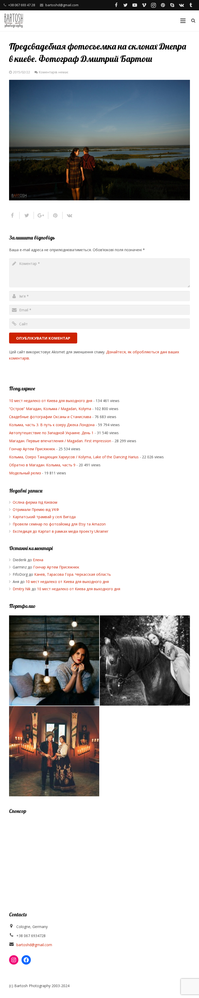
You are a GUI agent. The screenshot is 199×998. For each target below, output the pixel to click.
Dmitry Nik (22, 588)
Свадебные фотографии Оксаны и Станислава (50, 416)
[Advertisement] (99, 856)
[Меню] (182, 20)
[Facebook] (116, 5)
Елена (38, 559)
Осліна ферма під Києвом (35, 502)
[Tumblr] (190, 5)
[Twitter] (125, 5)
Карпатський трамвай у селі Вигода (44, 516)
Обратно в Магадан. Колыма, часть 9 (42, 464)
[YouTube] (134, 5)
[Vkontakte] (181, 5)
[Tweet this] (27, 215)
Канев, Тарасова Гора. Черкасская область (72, 574)
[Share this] (14, 215)
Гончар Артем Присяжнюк (32, 448)
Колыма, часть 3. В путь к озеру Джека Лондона (52, 424)
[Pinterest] (162, 5)
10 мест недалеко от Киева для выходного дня (50, 400)
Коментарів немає (53, 72)
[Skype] (172, 5)
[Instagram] (153, 5)
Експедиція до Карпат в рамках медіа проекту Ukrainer (60, 531)
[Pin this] (55, 215)
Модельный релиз (25, 472)
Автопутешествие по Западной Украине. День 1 (51, 432)
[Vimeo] (144, 5)
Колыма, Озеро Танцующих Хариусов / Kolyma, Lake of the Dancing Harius (74, 456)
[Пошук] (193, 21)
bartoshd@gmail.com (62, 5)
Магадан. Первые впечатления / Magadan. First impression (60, 440)
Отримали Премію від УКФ (36, 509)
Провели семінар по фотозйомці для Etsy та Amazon (59, 524)
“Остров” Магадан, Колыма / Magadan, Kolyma (50, 408)
